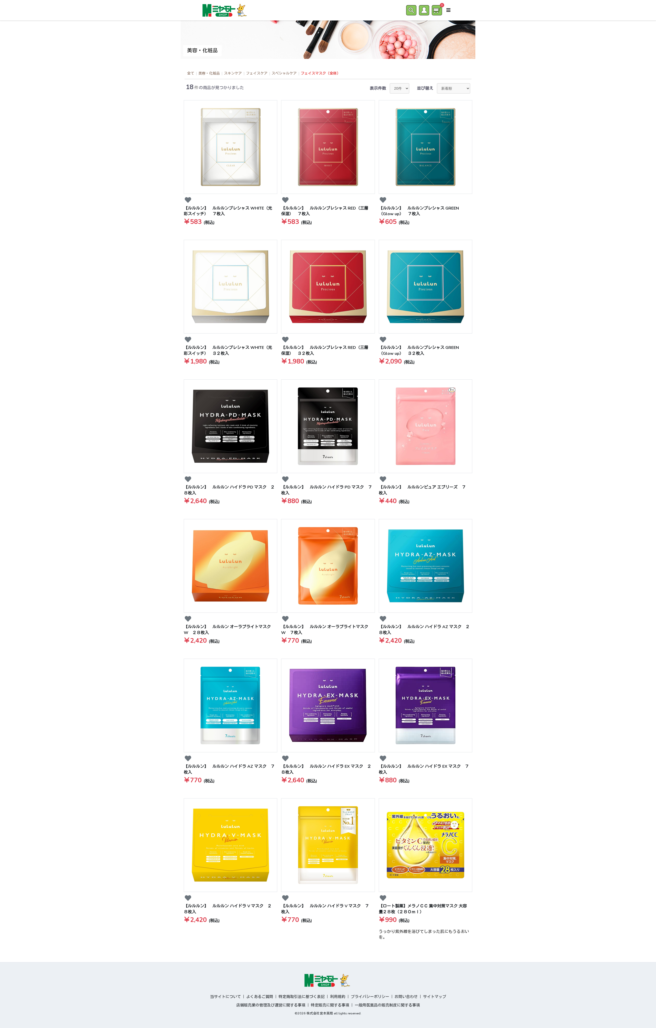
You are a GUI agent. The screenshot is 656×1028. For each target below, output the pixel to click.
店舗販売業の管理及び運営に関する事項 (270, 1005)
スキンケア (233, 73)
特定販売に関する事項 (330, 1005)
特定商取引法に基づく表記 (302, 996)
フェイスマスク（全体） (320, 73)
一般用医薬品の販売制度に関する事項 (387, 1005)
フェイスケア (257, 73)
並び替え (425, 88)
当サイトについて (225, 996)
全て (190, 73)
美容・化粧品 (209, 73)
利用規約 (337, 996)
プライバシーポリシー (370, 996)
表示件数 (378, 88)
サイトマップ (434, 996)
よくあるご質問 (259, 996)
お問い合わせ (406, 996)
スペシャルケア (284, 73)
